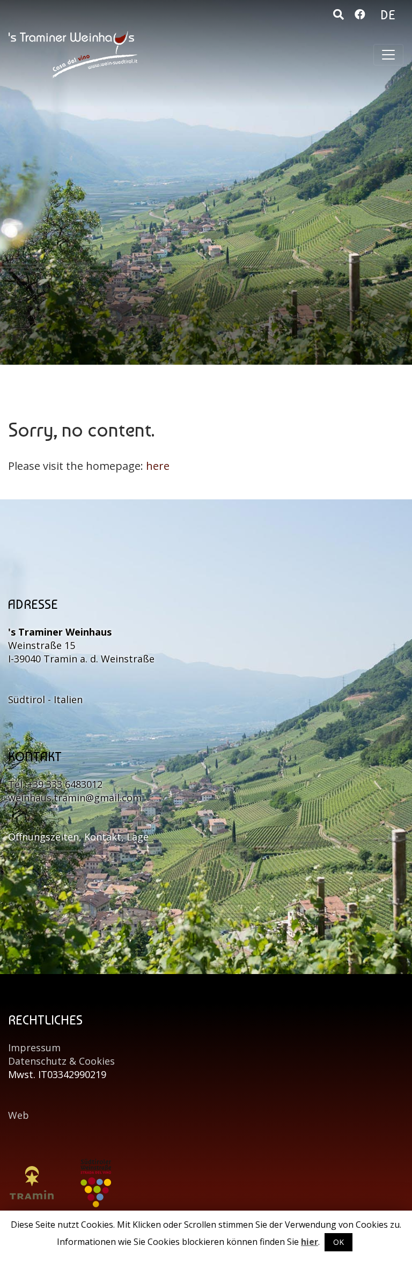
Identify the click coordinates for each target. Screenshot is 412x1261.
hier (309, 1242)
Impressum (34, 1047)
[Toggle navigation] (388, 54)
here (158, 466)
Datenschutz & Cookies (61, 1060)
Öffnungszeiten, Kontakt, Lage (78, 836)
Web (18, 1115)
